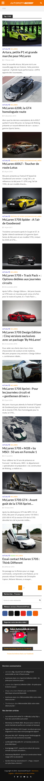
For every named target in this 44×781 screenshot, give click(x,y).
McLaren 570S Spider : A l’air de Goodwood (21, 221)
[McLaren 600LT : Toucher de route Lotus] (22, 145)
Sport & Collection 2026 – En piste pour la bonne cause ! (22, 679)
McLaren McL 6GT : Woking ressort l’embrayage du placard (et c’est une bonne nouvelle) (22, 736)
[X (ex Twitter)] (11, 613)
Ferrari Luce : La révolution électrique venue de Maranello (20, 692)
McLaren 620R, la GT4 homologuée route (16, 109)
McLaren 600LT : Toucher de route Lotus (20, 165)
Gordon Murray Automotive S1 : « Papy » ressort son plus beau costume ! (22, 762)
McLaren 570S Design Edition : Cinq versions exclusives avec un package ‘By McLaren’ (21, 335)
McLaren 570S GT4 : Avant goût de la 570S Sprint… (19, 501)
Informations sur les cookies (24, 773)
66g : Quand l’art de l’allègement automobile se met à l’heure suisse (19, 673)
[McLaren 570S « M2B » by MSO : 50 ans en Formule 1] (22, 429)
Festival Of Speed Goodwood (22, 161)
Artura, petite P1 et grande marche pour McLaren (19, 54)
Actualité (6, 49)
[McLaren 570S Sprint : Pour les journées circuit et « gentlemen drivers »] (22, 371)
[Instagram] (17, 613)
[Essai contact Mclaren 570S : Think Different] (22, 538)
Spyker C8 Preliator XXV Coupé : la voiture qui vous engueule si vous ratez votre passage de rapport (23, 730)
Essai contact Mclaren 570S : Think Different (21, 560)
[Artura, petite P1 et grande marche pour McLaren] (22, 33)
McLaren (14, 49)
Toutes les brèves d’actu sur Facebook (17, 648)
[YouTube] (23, 613)
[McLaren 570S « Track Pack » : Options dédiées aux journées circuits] (22, 256)
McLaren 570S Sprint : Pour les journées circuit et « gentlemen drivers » (20, 392)
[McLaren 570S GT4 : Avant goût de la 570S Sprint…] (22, 483)
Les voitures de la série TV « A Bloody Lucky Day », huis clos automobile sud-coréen (22, 717)
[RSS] (35, 613)
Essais (13, 556)
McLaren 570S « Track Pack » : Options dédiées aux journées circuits (21, 279)
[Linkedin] (29, 613)
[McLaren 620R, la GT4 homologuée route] (22, 89)
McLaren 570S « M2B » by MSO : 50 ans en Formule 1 (19, 450)
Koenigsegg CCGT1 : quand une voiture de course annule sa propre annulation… (22, 749)
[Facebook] (5, 613)
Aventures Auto (10, 678)
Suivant (40, 587)
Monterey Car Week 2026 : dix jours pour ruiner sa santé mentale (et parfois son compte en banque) (22, 724)
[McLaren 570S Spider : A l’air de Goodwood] (22, 200)
